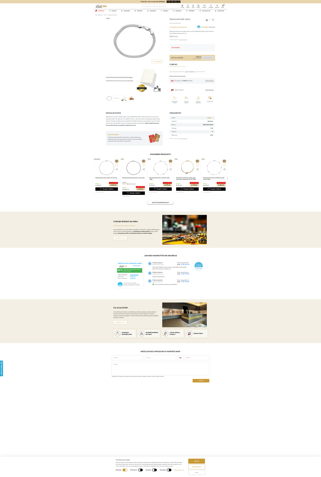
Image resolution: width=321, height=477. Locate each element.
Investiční (220, 11)
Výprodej (101, 11)
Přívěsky (192, 11)
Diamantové (206, 11)
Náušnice (153, 11)
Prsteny (139, 11)
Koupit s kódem (108, 189)
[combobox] (160, 6)
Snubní (114, 11)
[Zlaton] (101, 6)
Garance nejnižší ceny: (177, 66)
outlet (209, 118)
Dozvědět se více (120, 238)
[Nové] (133, 168)
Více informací (209, 90)
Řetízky (165, 11)
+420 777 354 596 (189, 71)
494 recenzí (212, 27)
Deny (196, 472)
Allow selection (196, 467)
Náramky (178, 11)
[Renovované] (106, 168)
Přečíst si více (174, 36)
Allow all (196, 461)
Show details (177, 470)
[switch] (140, 470)
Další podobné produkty (160, 202)
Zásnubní (127, 11)
